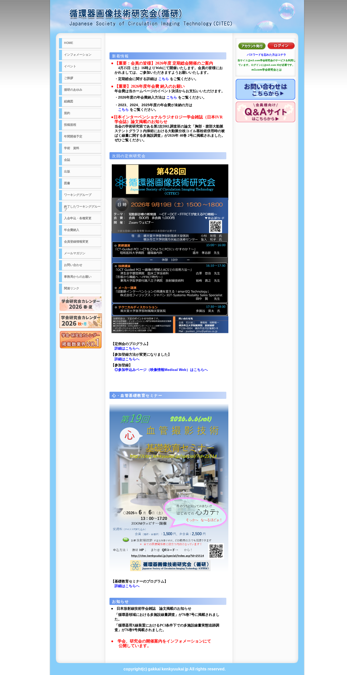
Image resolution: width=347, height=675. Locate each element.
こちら (163, 79)
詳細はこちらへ (127, 348)
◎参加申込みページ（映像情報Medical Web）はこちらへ (161, 370)
